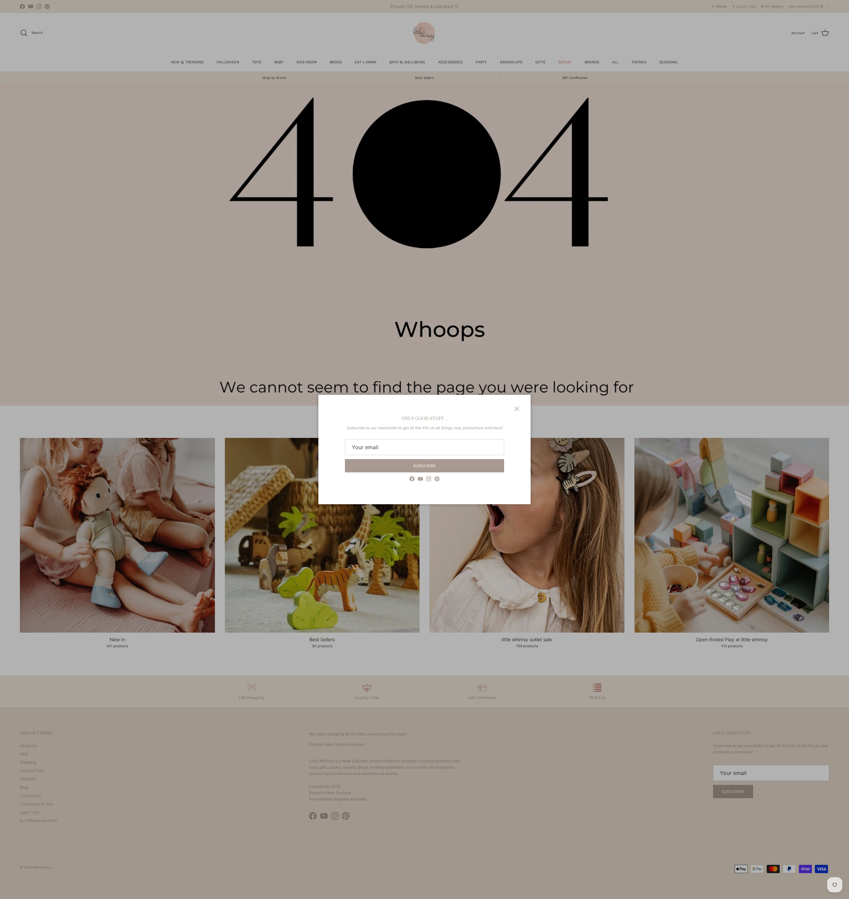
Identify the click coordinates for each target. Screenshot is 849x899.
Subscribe (424, 465)
